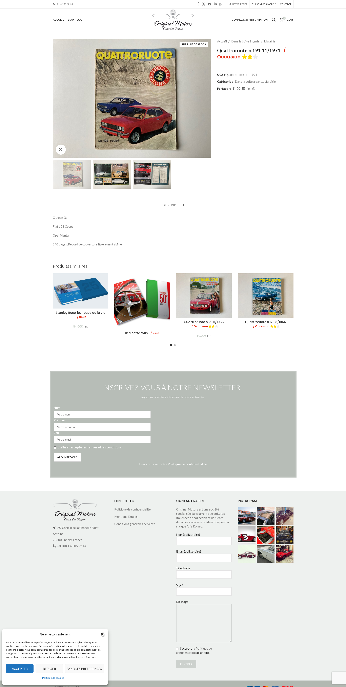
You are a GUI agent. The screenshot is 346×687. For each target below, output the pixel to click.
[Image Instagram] (247, 516)
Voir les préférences (84, 668)
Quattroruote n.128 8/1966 (265, 324)
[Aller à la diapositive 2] (175, 345)
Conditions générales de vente (134, 524)
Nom (57, 407)
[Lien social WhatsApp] (220, 4)
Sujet (179, 585)
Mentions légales (126, 516)
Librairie (269, 41)
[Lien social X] (203, 4)
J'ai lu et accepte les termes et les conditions (90, 447)
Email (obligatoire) (188, 551)
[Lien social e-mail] (209, 4)
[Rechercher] (274, 20)
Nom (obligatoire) (188, 534)
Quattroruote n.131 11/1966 (204, 324)
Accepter (20, 668)
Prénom (59, 420)
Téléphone (183, 568)
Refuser (49, 668)
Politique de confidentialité (187, 464)
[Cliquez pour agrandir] (61, 150)
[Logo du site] (173, 19)
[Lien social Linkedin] (215, 4)
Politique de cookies (53, 677)
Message (182, 602)
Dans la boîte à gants (245, 41)
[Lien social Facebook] (198, 4)
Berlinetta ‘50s (142, 333)
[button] (102, 634)
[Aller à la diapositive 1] (171, 345)
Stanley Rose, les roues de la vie (80, 315)
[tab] (173, 203)
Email (57, 432)
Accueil (222, 41)
